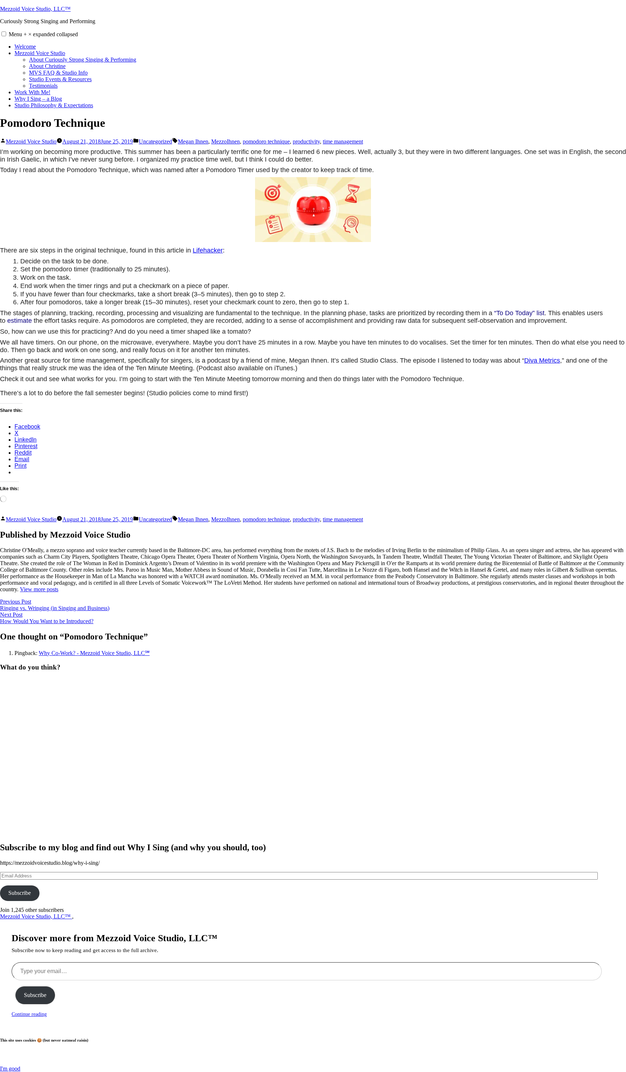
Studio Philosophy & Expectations (53, 105)
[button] (3, 34)
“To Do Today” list (519, 313)
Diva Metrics (542, 360)
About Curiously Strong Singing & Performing (82, 60)
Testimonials (43, 86)
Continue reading (29, 1014)
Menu (43, 34)
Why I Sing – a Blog (38, 99)
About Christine (47, 66)
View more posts (39, 589)
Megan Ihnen (193, 141)
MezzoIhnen (225, 141)
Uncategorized (155, 141)
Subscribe (19, 893)
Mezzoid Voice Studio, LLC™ (35, 9)
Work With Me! (32, 92)
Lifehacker (208, 250)
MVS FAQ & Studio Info (58, 73)
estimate (19, 320)
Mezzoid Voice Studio (39, 53)
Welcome (25, 46)
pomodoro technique (266, 141)
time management (343, 141)
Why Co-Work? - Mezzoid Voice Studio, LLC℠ (94, 653)
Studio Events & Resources (60, 79)
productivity (306, 141)
